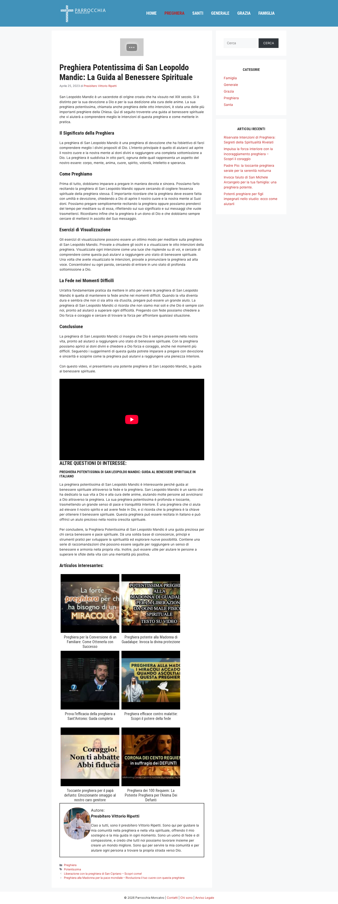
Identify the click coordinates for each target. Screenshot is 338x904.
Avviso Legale (204, 897)
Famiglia (266, 13)
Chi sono (186, 897)
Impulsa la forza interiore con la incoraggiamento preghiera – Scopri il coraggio (248, 154)
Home (151, 13)
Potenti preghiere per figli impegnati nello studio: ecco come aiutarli (250, 199)
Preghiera (174, 13)
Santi (197, 13)
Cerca (268, 43)
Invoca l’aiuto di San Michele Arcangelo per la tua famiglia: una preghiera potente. (250, 182)
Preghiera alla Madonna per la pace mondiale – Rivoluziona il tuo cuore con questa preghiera (124, 877)
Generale (220, 13)
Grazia (244, 13)
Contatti (172, 897)
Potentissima (72, 869)
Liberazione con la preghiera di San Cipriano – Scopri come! (103, 873)
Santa (228, 105)
